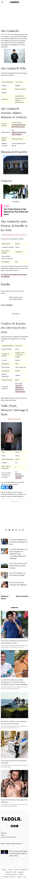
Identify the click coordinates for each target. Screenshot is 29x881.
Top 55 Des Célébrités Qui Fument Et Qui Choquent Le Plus (19, 542)
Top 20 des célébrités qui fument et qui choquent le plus (20, 388)
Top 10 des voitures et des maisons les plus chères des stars (18, 566)
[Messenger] (9, 530)
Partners (3, 833)
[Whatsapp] (19, 530)
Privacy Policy (11, 837)
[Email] (23, 530)
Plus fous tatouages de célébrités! (19, 476)
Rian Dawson (16, 314)
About (3, 835)
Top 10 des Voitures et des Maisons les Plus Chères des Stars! (16, 211)
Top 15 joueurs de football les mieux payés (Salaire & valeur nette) (18, 853)
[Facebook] (6, 530)
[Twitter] (13, 530)
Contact (4, 837)
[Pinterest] (16, 530)
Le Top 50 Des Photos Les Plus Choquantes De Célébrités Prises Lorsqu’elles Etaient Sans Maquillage (18, 553)
